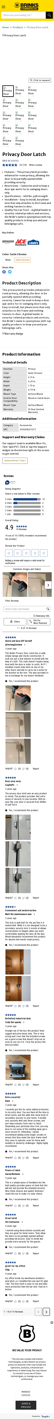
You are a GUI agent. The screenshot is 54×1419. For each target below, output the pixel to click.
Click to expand (41, 80)
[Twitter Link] (10, 272)
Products (18, 27)
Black (8, 260)
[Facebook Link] (4, 272)
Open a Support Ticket (15, 461)
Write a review (35, 165)
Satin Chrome (22, 260)
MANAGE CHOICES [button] (25, 1393)
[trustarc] (45, 1416)
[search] (49, 15)
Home (5, 27)
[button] (52, 1323)
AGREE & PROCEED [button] (26, 1405)
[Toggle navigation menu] (3, 7)
